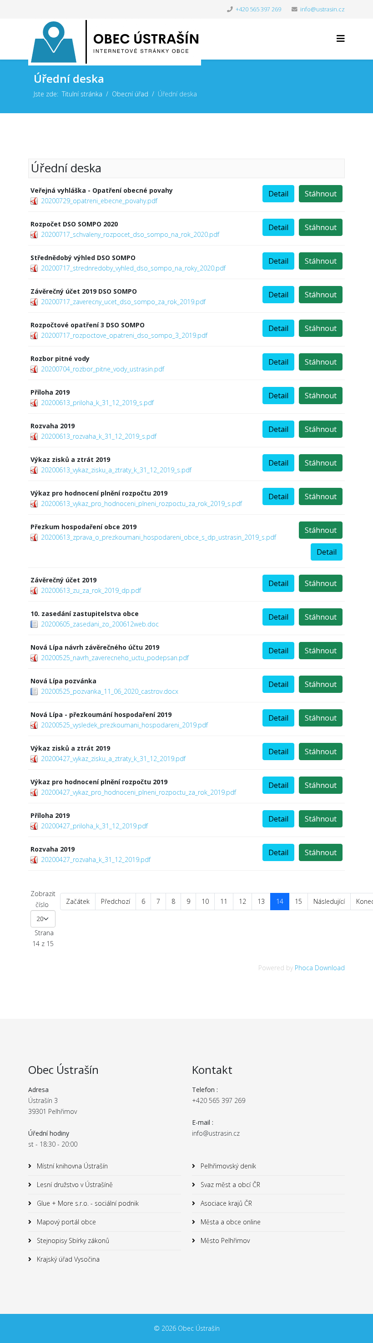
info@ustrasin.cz (322, 9)
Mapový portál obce (65, 1222)
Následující (329, 901)
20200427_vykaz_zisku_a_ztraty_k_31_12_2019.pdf (113, 758)
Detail (278, 194)
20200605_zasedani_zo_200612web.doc (100, 624)
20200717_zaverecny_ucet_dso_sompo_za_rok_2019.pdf (123, 301)
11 (223, 901)
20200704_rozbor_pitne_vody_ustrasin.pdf (102, 369)
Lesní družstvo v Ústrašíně (74, 1184)
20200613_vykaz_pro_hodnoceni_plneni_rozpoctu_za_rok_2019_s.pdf (141, 503)
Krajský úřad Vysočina (67, 1259)
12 (242, 901)
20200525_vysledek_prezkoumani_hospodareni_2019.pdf (124, 725)
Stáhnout (321, 194)
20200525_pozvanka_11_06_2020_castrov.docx (109, 691)
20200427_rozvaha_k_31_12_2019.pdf (96, 859)
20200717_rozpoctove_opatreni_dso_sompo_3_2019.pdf (124, 335)
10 (205, 901)
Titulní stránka (82, 94)
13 (261, 901)
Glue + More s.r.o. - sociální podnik (87, 1203)
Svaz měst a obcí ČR (229, 1184)
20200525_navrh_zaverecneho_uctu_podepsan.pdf (115, 657)
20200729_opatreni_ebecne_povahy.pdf (99, 200)
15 (298, 901)
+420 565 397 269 (258, 9)
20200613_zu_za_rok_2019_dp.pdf (91, 590)
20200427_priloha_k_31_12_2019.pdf (94, 826)
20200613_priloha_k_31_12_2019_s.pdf (97, 402)
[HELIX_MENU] (341, 38)
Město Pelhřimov (224, 1240)
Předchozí (115, 901)
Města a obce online (230, 1222)
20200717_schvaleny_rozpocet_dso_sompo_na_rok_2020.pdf (130, 234)
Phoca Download (320, 967)
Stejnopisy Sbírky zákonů (72, 1240)
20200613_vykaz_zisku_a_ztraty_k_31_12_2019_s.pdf (116, 470)
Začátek (78, 901)
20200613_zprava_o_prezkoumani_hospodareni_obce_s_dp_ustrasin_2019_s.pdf (158, 537)
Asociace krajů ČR (225, 1203)
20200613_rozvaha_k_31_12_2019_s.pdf (98, 436)
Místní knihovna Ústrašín (71, 1166)
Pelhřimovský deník (227, 1166)
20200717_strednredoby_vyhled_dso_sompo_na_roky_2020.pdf (133, 268)
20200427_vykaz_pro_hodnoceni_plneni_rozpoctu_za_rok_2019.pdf (138, 792)
